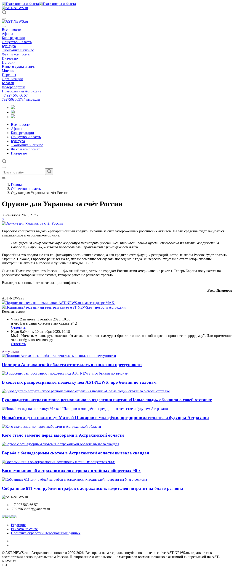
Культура (9, 46)
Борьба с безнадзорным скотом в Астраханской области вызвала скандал (75, 453)
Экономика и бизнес (18, 50)
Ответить (18, 327)
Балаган (8, 83)
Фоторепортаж (13, 87)
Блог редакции (13, 38)
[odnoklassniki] (13, 112)
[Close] (3, 26)
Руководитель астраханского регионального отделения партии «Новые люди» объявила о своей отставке (107, 399)
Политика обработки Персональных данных (45, 533)
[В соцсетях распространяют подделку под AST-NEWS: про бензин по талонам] (65, 373)
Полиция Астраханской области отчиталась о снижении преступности (72, 364)
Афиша (7, 34)
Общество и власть (17, 42)
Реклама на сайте (24, 529)
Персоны (9, 75)
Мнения (8, 71)
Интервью (10, 58)
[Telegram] (13, 108)
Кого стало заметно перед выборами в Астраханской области (63, 435)
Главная (17, 184)
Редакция (18, 525)
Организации (12, 79)
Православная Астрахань (21, 91)
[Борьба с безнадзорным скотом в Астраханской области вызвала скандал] (60, 444)
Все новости (11, 29)
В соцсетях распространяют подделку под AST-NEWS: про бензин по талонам (79, 382)
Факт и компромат (16, 54)
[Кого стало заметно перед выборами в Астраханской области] (51, 426)
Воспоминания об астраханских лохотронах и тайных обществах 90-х (71, 470)
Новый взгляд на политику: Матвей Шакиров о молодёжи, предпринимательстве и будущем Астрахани (105, 417)
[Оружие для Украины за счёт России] (32, 223)
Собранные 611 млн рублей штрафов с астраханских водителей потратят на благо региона (92, 488)
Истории (9, 62)
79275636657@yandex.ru (21, 99)
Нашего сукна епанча (18, 66)
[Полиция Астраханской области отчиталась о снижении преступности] (59, 356)
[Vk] (13, 117)
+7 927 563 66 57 (15, 95)
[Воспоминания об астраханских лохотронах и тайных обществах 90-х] (58, 462)
